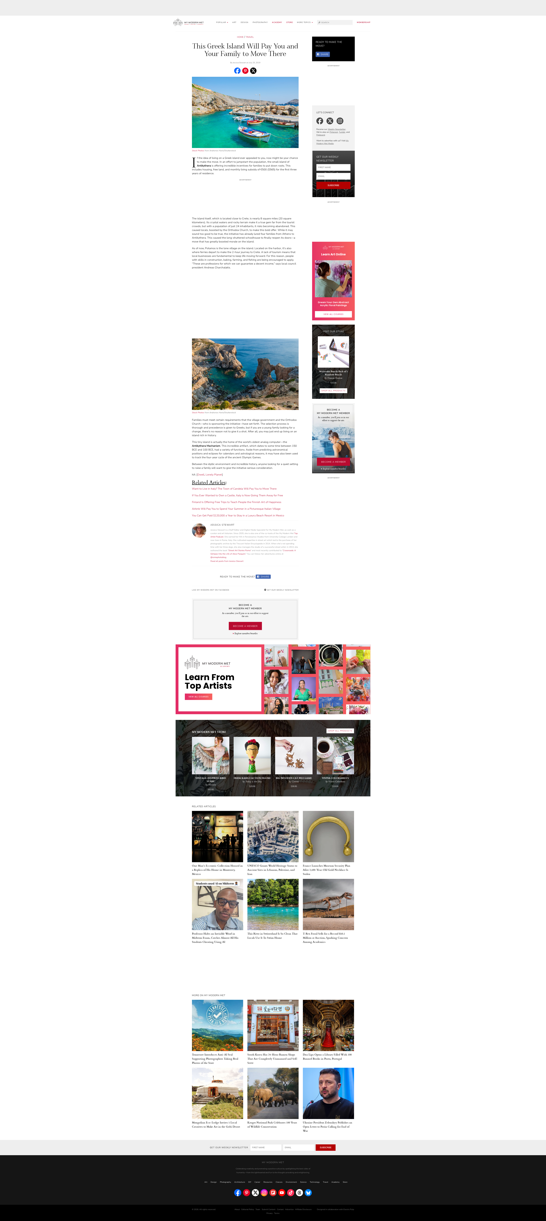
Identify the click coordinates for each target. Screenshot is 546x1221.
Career (257, 1182)
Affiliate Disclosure (303, 1209)
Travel (250, 37)
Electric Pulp (348, 1209)
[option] (276, 704)
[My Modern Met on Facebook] (237, 1192)
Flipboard (320, 135)
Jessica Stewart (239, 62)
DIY (249, 1182)
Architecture (239, 1182)
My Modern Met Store (209, 732)
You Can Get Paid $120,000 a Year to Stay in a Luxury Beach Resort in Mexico (238, 515)
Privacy (269, 1213)
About (237, 1209)
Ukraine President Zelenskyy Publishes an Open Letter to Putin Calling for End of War (327, 1126)
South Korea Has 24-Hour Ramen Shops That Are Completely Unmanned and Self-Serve (272, 1058)
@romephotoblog (218, 557)
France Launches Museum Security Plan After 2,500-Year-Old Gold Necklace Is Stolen (326, 870)
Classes (279, 1182)
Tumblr (342, 132)
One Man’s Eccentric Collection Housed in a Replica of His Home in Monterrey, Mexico (217, 870)
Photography (260, 22)
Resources (267, 1182)
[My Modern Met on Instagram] (264, 1192)
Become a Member (245, 626)
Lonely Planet (214, 474)
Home (240, 37)
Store (289, 22)
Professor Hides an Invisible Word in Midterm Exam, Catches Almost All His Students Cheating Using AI (215, 938)
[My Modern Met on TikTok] (290, 1192)
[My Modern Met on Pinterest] (246, 1192)
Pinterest (334, 132)
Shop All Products (333, 390)
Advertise (289, 1209)
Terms (277, 1213)
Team (258, 1209)
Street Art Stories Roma (239, 550)
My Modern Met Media (332, 142)
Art (234, 22)
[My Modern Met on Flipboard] (273, 1192)
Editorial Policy (247, 1209)
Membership (363, 22)
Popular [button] (221, 22)
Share (264, 576)
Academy (277, 22)
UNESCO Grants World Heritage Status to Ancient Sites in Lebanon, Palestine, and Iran (272, 870)
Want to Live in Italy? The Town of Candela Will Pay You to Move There (234, 488)
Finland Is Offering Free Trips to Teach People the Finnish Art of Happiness (236, 502)
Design (244, 22)
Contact (280, 1209)
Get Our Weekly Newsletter (282, 590)
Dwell (200, 474)
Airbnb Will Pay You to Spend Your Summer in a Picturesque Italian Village (236, 509)
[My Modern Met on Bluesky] (308, 1192)
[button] (305, 22)
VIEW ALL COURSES (333, 314)
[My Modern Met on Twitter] (255, 1192)
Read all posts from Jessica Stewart (226, 561)
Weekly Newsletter (337, 129)
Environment (291, 1182)
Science (303, 1182)
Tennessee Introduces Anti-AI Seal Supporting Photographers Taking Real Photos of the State (215, 1058)
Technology (315, 1182)
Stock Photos (198, 150)
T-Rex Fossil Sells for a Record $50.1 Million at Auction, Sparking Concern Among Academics (325, 938)
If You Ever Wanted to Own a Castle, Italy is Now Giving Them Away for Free (237, 495)
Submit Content (268, 1209)
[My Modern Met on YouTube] (281, 1192)
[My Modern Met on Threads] (299, 1192)
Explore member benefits (246, 633)
